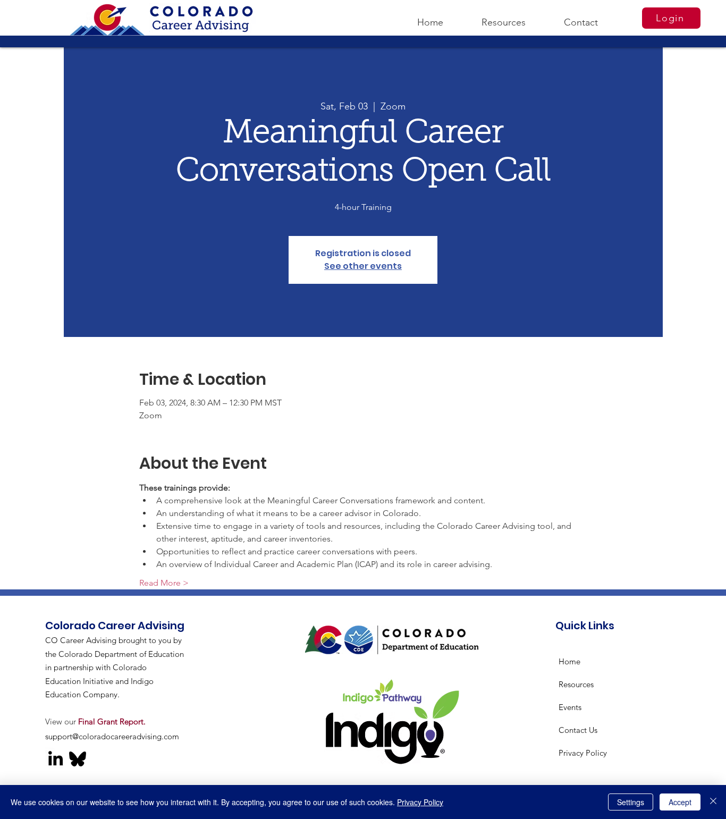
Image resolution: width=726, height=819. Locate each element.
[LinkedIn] (55, 758)
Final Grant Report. (112, 721)
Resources (576, 684)
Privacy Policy (583, 753)
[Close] (713, 801)
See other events (363, 266)
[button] (503, 17)
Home (569, 661)
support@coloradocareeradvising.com (112, 736)
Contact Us (578, 730)
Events (570, 707)
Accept (680, 802)
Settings (630, 802)
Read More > (164, 583)
